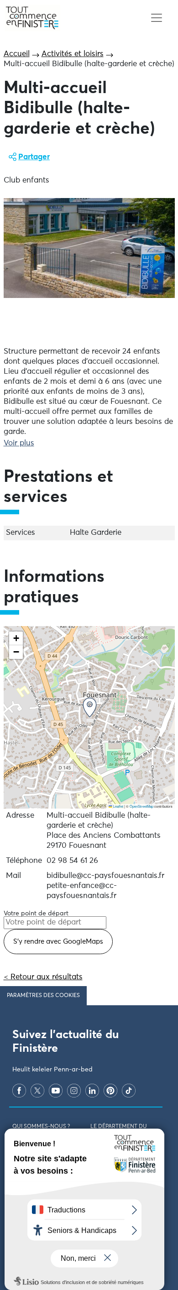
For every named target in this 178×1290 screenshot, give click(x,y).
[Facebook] (19, 1090)
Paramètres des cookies (43, 995)
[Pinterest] (110, 1090)
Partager (34, 157)
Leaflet (117, 806)
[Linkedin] (92, 1090)
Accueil (17, 54)
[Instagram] (74, 1090)
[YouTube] (56, 1090)
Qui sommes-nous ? (41, 1126)
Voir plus (19, 443)
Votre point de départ (36, 913)
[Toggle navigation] (156, 18)
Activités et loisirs (73, 54)
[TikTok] (129, 1090)
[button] (90, 707)
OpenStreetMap (141, 806)
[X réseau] (37, 1090)
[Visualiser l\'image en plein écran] (89, 248)
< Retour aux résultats (43, 977)
